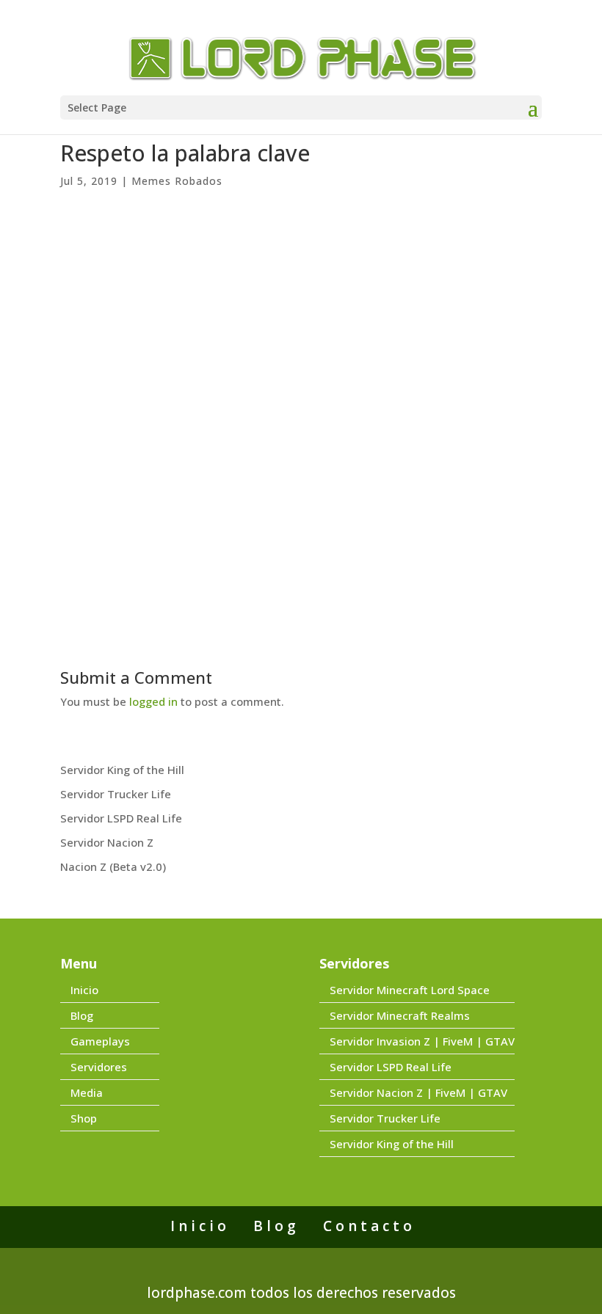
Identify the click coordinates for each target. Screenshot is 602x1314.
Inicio (84, 989)
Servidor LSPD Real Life (121, 818)
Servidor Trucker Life (115, 793)
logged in (153, 701)
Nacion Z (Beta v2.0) (113, 866)
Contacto (369, 1225)
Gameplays (100, 1041)
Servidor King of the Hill (122, 769)
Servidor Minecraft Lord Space (410, 989)
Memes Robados (176, 181)
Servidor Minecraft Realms (400, 1015)
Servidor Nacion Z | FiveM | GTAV (418, 1092)
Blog (81, 1015)
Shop (83, 1118)
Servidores (98, 1066)
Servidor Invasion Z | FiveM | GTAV (422, 1041)
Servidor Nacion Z (106, 842)
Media (86, 1092)
